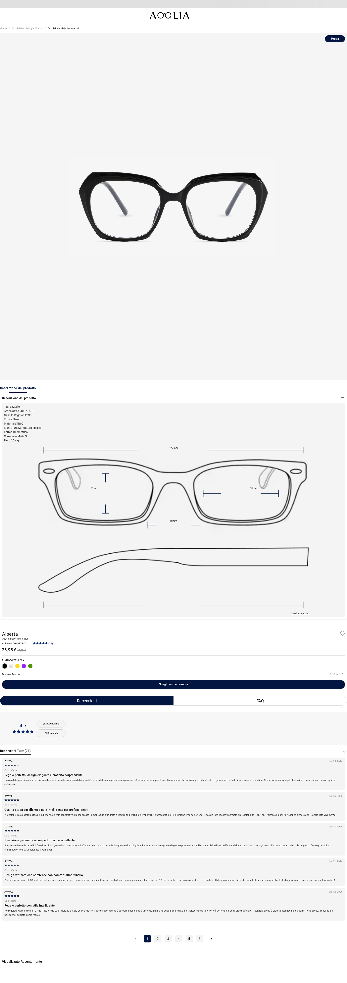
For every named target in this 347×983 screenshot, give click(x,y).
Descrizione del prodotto (18, 388)
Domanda (52, 733)
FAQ (260, 700)
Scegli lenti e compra (173, 684)
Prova (335, 39)
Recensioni (87, 700)
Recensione (52, 723)
